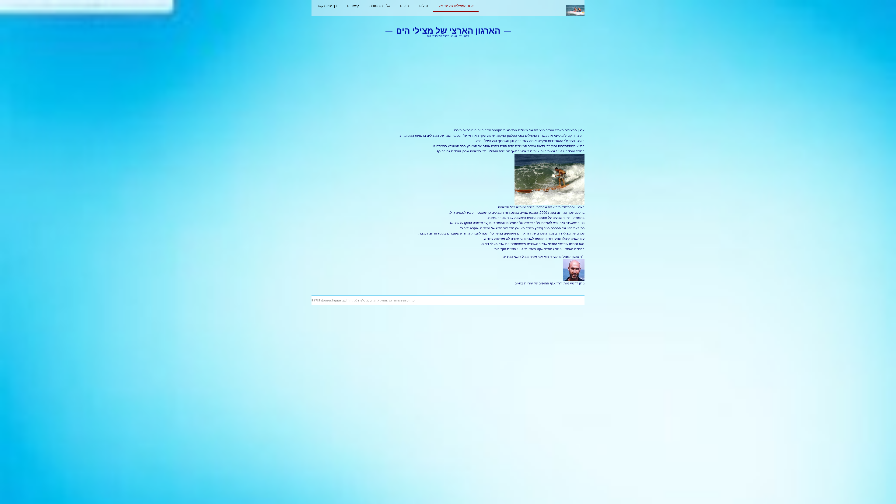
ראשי (466, 36)
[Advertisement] (448, 82)
